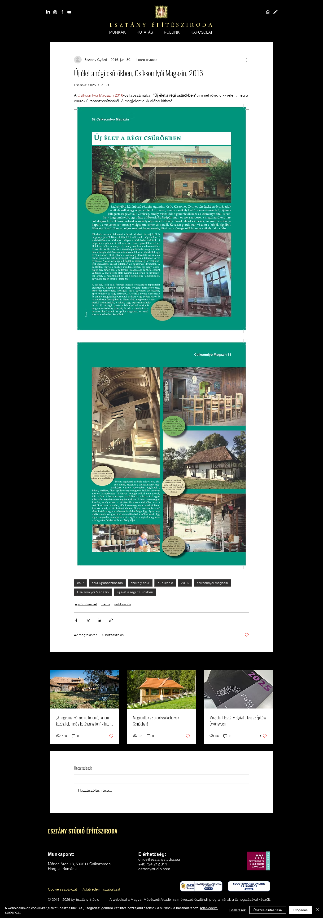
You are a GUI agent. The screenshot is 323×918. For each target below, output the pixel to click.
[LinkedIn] (48, 12)
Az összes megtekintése (254, 661)
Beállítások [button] (237, 910)
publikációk (122, 604)
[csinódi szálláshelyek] (161, 689)
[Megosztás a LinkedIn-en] (99, 620)
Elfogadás (300, 910)
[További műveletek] (246, 59)
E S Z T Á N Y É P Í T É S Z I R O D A (161, 25)
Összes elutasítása (267, 910)
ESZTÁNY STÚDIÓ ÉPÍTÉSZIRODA (83, 831)
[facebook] (62, 12)
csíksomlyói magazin (212, 583)
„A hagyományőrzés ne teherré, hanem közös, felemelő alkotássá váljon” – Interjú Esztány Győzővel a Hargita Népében (84, 720)
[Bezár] (317, 910)
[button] (171, 32)
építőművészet (86, 604)
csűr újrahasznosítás (107, 583)
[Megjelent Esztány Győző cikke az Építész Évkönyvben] (238, 689)
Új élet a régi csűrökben (135, 592)
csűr (80, 583)
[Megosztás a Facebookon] (76, 620)
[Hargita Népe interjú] (84, 689)
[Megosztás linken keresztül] (111, 620)
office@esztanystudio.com (160, 859)
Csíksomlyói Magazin (93, 592)
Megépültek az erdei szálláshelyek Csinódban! (156, 720)
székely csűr (140, 583)
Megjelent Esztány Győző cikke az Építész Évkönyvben (238, 720)
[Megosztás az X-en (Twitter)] (88, 620)
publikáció (165, 583)
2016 (185, 583)
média (105, 604)
